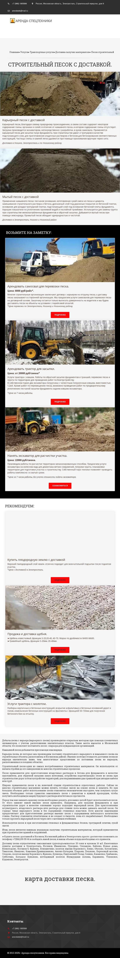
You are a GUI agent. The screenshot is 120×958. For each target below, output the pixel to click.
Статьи (61, 32)
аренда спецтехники (34, 21)
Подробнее (60, 315)
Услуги (37, 32)
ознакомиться (60, 485)
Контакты (84, 32)
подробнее (60, 401)
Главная (15, 32)
